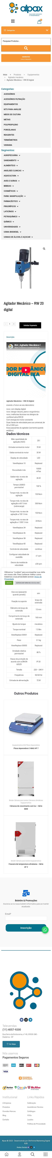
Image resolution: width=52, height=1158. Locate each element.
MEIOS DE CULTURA (12, 114)
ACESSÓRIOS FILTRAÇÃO (14, 99)
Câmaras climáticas (36, 800)
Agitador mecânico (15, 77)
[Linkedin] (30, 1020)
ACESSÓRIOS (9, 94)
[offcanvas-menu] (32, 1154)
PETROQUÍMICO (10, 216)
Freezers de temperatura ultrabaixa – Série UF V (26, 865)
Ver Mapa (12, 1044)
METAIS (7, 119)
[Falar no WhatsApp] (45, 929)
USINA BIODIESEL (11, 232)
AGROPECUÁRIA (11, 155)
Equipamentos (33, 75)
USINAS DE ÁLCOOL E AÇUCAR (17, 237)
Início (5, 75)
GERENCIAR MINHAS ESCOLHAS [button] (28, 583)
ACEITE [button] (9, 583)
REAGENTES (9, 135)
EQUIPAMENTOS (11, 104)
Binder (11, 800)
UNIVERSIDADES (11, 227)
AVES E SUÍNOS (10, 181)
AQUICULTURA (10, 176)
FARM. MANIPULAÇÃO (13, 196)
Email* (8, 914)
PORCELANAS (10, 130)
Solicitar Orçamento (30, 325)
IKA (24, 745)
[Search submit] (26, 48)
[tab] (10, 338)
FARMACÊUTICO (11, 201)
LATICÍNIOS (9, 211)
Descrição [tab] (10, 337)
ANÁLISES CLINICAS (12, 170)
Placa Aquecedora (33, 745)
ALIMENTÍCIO (9, 165)
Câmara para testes (21, 800)
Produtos (17, 75)
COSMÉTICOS (9, 191)
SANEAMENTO (10, 160)
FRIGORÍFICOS (10, 206)
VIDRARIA (8, 145)
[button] (44, 248)
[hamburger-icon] (13, 22)
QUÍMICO (7, 222)
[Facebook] (21, 1020)
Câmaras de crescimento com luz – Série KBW (26, 807)
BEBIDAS (7, 186)
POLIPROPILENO (11, 125)
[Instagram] (26, 1020)
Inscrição (26, 927)
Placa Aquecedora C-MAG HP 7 (26, 748)
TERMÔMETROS (10, 140)
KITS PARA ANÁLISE (12, 109)
